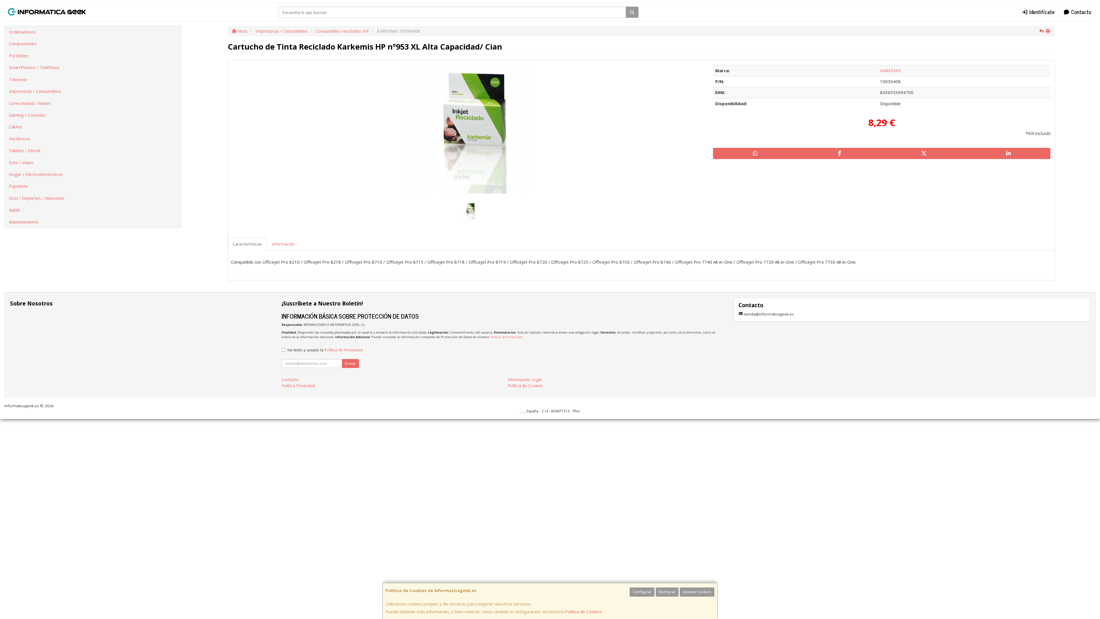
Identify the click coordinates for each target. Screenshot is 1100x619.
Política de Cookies (583, 611)
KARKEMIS (890, 70)
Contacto (1080, 11)
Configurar (642, 591)
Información (283, 244)
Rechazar (667, 591)
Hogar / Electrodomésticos (36, 174)
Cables (15, 127)
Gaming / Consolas (27, 115)
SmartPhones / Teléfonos (34, 67)
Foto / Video (21, 162)
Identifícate (1041, 11)
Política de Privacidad (506, 337)
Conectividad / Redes (30, 103)
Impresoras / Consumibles (35, 91)
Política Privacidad (298, 385)
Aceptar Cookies (697, 591)
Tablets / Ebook (24, 150)
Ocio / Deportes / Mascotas (36, 198)
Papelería (18, 186)
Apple (14, 210)
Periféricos (19, 139)
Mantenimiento (23, 222)
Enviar (350, 363)
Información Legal (524, 379)
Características (247, 244)
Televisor (18, 79)
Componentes (23, 43)
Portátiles (18, 55)
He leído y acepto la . (325, 349)
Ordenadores (22, 32)
